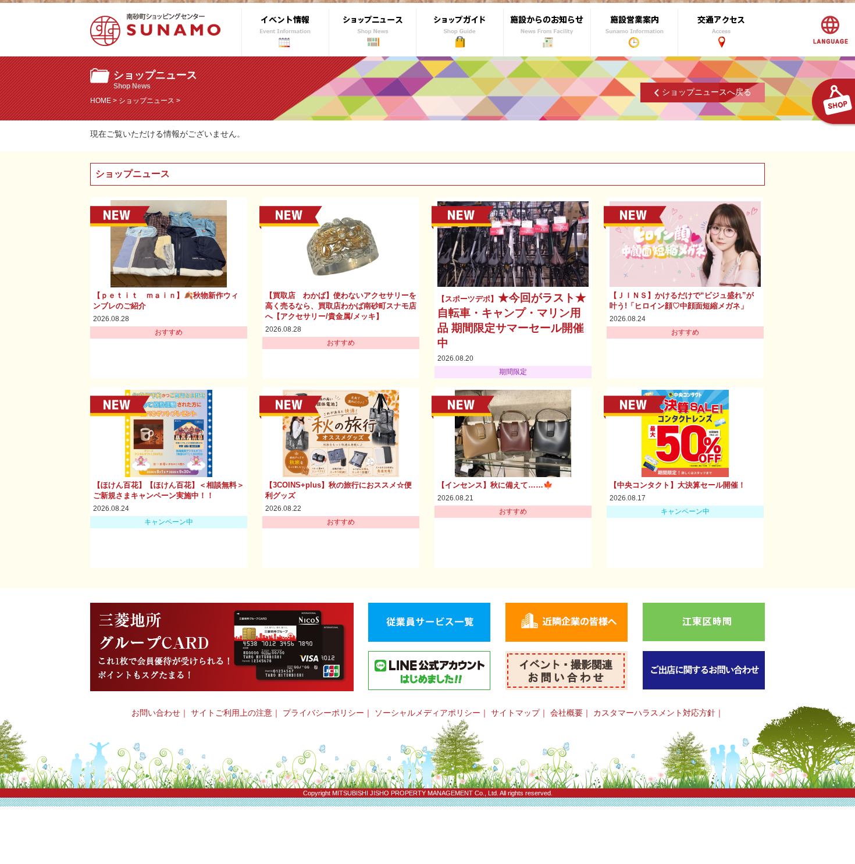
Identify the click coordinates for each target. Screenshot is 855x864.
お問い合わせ (155, 712)
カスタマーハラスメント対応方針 (654, 712)
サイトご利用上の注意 (231, 712)
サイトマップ (515, 712)
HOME (100, 101)
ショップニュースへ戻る (706, 92)
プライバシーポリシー (323, 712)
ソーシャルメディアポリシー (427, 712)
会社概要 (566, 712)
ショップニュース (146, 101)
